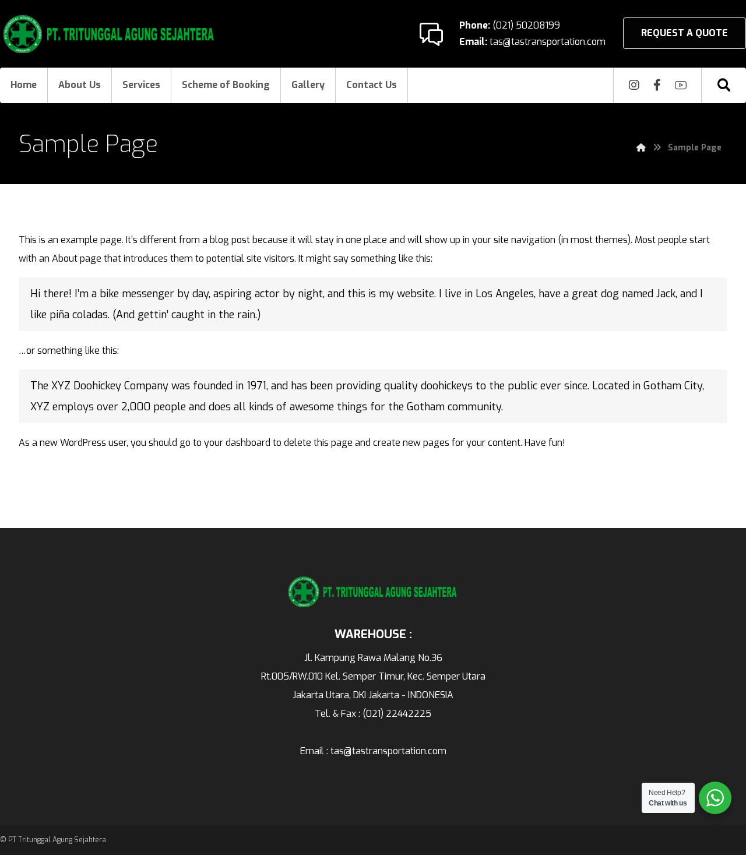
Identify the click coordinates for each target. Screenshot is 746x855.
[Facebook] (657, 85)
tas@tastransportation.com (546, 42)
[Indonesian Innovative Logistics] (109, 34)
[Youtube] (680, 85)
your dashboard (237, 443)
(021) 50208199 (525, 25)
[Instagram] (634, 85)
